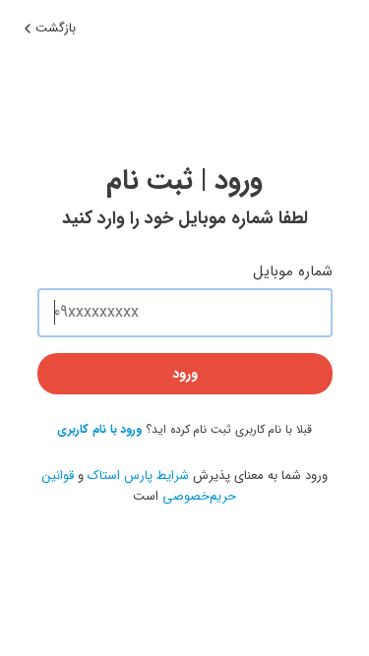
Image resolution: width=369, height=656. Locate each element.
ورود (185, 374)
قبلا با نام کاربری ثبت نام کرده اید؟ (184, 429)
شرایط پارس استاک (138, 475)
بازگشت (55, 28)
